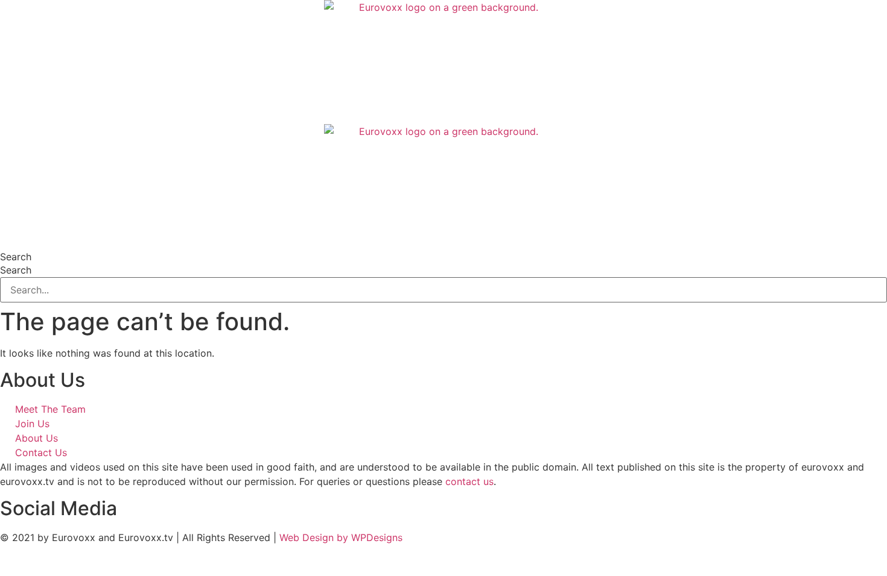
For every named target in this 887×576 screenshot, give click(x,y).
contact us (469, 481)
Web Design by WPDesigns (340, 537)
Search (15, 256)
